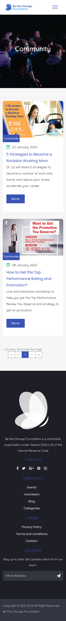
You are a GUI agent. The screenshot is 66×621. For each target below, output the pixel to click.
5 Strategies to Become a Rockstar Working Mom (29, 157)
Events (31, 487)
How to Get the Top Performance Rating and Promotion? (29, 279)
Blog (31, 501)
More (16, 199)
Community (11, 138)
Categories (32, 508)
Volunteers (31, 494)
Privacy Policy (32, 527)
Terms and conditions (31, 534)
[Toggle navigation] (55, 7)
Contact (32, 541)
